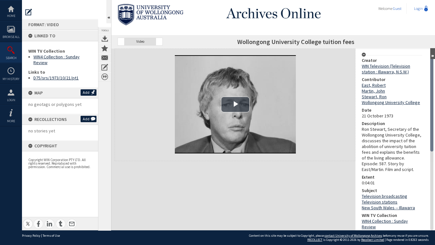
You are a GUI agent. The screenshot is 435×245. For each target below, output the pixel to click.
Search (11, 58)
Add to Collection (104, 48)
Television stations (379, 202)
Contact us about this (104, 58)
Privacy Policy (31, 236)
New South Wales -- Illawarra (388, 208)
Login (11, 100)
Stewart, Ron (374, 97)
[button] (121, 41)
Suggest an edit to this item (28, 12)
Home (11, 16)
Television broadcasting (384, 196)
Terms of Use (51, 236)
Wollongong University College (391, 102)
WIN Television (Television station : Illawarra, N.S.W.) (386, 69)
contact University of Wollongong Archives (353, 236)
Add (86, 92)
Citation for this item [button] (104, 77)
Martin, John (373, 91)
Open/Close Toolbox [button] (108, 11)
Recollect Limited (372, 240)
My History (11, 79)
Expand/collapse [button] (432, 53)
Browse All (11, 37)
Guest (397, 8)
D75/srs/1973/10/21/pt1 (56, 78)
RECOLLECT (314, 240)
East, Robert (374, 85)
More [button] (11, 121)
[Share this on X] (28, 220)
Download (104, 38)
